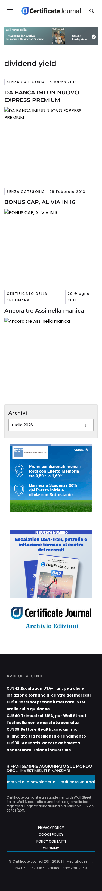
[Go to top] (90, 873)
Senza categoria (26, 82)
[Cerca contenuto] (92, 11)
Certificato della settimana (27, 296)
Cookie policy (51, 834)
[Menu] (9, 11)
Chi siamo (51, 848)
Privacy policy (51, 827)
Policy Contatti (51, 841)
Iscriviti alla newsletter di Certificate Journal (51, 782)
